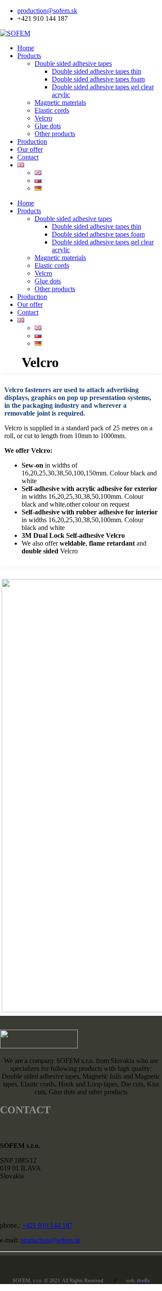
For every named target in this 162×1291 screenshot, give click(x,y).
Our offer (30, 149)
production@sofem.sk (47, 10)
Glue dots (48, 126)
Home (25, 48)
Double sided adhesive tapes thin (96, 71)
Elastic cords (52, 110)
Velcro (43, 118)
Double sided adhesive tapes (73, 63)
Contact (27, 157)
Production (32, 141)
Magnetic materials (60, 102)
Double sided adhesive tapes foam (98, 79)
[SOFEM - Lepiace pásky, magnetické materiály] (15, 33)
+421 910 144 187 (47, 1225)
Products (29, 55)
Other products (55, 133)
